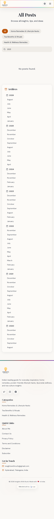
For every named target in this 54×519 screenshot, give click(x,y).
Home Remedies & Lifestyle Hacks (25, 31)
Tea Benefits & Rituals (13, 37)
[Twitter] (4, 392)
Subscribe (6, 453)
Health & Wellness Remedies (16, 42)
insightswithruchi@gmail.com (17, 466)
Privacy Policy (7, 438)
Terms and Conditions (11, 443)
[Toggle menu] (50, 3)
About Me (6, 429)
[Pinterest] (16, 392)
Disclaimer (6, 448)
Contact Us (6, 433)
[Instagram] (10, 392)
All (5, 31)
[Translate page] (44, 4)
